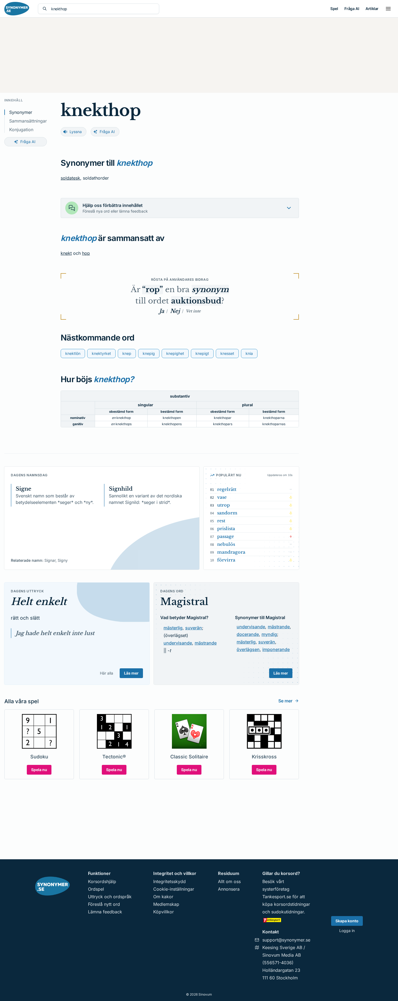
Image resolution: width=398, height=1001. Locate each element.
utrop (223, 505)
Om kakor (163, 896)
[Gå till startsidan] (16, 8)
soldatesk (70, 178)
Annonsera (229, 889)
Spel (334, 8)
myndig (269, 634)
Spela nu (39, 769)
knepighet (175, 353)
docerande (248, 634)
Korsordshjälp (102, 881)
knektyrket (101, 353)
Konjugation (21, 129)
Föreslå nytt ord (104, 904)
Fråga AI (351, 8)
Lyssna (76, 131)
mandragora (231, 552)
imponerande (276, 649)
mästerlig (173, 627)
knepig (149, 353)
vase (222, 497)
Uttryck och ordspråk (110, 896)
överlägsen (248, 649)
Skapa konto (346, 921)
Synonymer (20, 112)
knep (126, 353)
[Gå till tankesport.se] (286, 920)
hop (86, 253)
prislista (226, 528)
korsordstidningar (292, 904)
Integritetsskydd (169, 881)
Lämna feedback (105, 911)
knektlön (72, 353)
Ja (161, 311)
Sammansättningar (28, 121)
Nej (175, 311)
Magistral (184, 602)
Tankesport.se (276, 896)
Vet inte (193, 311)
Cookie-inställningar (173, 889)
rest (221, 520)
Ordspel (96, 889)
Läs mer (131, 673)
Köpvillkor (163, 911)
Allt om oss (229, 881)
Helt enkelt (39, 602)
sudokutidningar (287, 911)
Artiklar (372, 8)
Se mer (285, 700)
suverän (193, 627)
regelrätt (226, 489)
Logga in (347, 930)
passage (225, 536)
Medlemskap (166, 904)
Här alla (106, 673)
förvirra (226, 560)
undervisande (178, 643)
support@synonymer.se (286, 940)
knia (249, 353)
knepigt (202, 353)
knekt (66, 253)
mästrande (206, 643)
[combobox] (103, 8)
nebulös (226, 544)
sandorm (227, 513)
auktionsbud (196, 301)
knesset (227, 353)
